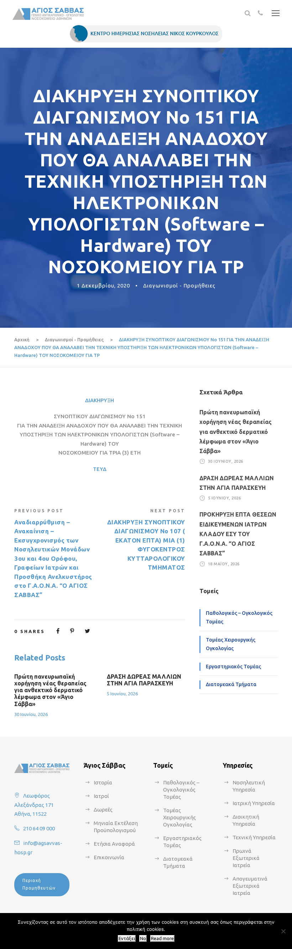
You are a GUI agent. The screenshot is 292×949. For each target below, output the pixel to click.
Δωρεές (103, 810)
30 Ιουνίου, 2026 (31, 714)
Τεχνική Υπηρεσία (254, 837)
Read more (162, 938)
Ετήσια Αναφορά (114, 844)
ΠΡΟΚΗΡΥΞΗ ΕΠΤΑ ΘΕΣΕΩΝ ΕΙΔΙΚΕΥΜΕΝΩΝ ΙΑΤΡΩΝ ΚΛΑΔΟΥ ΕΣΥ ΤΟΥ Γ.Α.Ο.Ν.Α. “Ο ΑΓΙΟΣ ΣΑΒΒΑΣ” (237, 533)
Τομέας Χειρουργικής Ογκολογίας (230, 644)
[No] (283, 931)
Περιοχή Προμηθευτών (39, 884)
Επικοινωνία (109, 857)
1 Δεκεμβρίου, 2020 (103, 285)
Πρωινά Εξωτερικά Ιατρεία (246, 858)
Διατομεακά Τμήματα (231, 684)
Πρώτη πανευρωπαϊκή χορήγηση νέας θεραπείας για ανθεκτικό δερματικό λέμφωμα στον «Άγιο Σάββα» (50, 690)
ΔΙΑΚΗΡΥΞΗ (99, 400)
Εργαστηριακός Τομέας (233, 666)
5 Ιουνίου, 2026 (122, 693)
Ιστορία (103, 782)
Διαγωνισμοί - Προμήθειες (179, 285)
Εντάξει (127, 938)
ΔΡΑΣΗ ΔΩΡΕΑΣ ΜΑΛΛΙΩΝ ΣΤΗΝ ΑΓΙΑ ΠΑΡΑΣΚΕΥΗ (144, 679)
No (143, 938)
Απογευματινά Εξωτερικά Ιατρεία (250, 886)
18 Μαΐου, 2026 (224, 563)
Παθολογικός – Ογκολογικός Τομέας (239, 617)
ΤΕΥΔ (99, 469)
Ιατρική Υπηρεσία (254, 803)
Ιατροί (101, 796)
